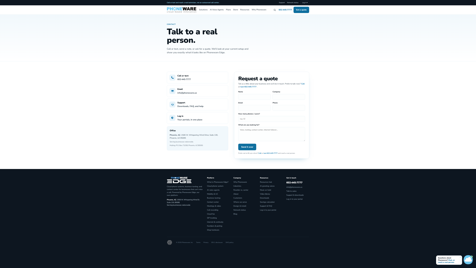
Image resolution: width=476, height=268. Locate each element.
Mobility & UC (212, 194)
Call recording (212, 210)
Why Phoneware (259, 9)
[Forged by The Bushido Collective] (169, 242)
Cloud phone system (215, 186)
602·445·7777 (285, 9)
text (242, 86)
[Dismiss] (460, 257)
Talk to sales (291, 191)
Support (282, 2)
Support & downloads (295, 195)
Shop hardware (213, 230)
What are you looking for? (248, 125)
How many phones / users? (249, 114)
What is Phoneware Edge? (217, 182)
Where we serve (240, 202)
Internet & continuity (215, 222)
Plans (228, 9)
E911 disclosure (217, 242)
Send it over (247, 147)
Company (276, 92)
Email (240, 103)
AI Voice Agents (217, 9)
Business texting (213, 198)
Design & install (239, 206)
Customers (237, 198)
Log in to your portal (268, 210)
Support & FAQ (266, 206)
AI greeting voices (267, 186)
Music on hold (265, 190)
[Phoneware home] (181, 10)
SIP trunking (212, 218)
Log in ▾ (305, 2)
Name (240, 92)
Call (303, 84)
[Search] (274, 9)
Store (235, 9)
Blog (235, 214)
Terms (198, 242)
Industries (237, 186)
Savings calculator (267, 202)
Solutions (203, 9)
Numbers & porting (214, 226)
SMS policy (229, 242)
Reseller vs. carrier (240, 190)
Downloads (264, 198)
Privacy (205, 242)
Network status (292, 2)
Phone (275, 103)
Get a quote (301, 9)
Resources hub (266, 182)
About (235, 194)
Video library (265, 194)
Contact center (213, 202)
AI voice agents (213, 190)
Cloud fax (211, 214)
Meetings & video (214, 206)
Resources (244, 9)
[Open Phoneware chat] (468, 260)
